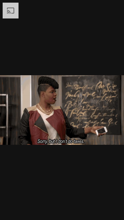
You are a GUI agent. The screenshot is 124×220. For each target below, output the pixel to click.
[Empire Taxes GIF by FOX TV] (62, 110)
